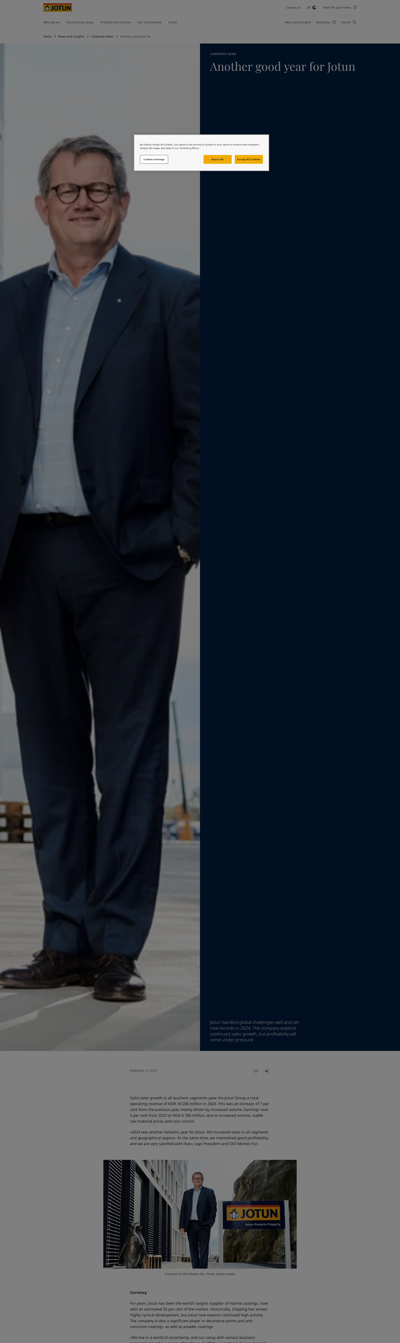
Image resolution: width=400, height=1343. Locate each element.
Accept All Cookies (248, 159)
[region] (201, 152)
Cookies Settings (154, 159)
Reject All (217, 159)
